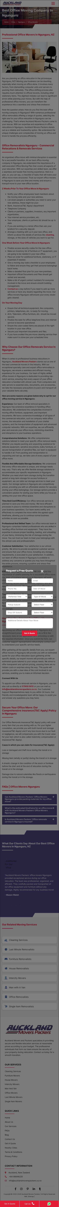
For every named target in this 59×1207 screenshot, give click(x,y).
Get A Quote (9, 1204)
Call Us (27, 1204)
